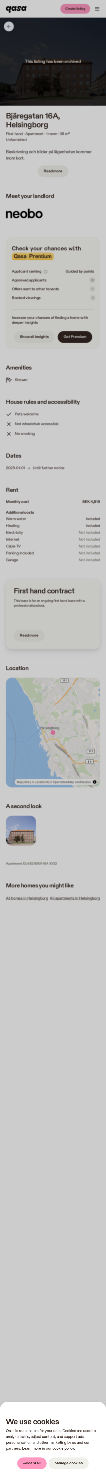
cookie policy (63, 1448)
